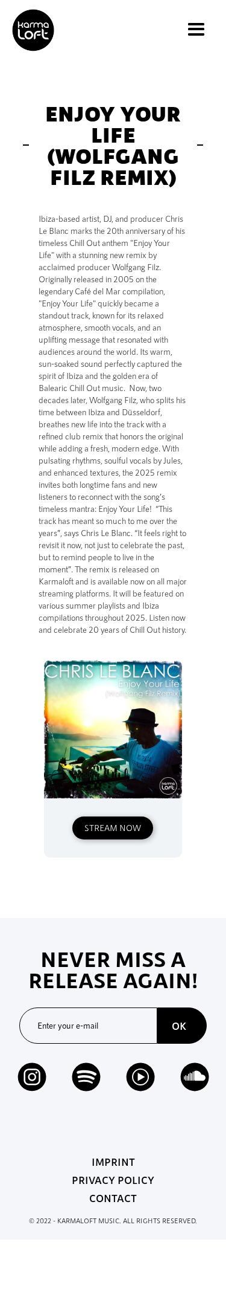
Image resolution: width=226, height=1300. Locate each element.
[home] (30, 30)
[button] (196, 30)
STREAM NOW (112, 828)
